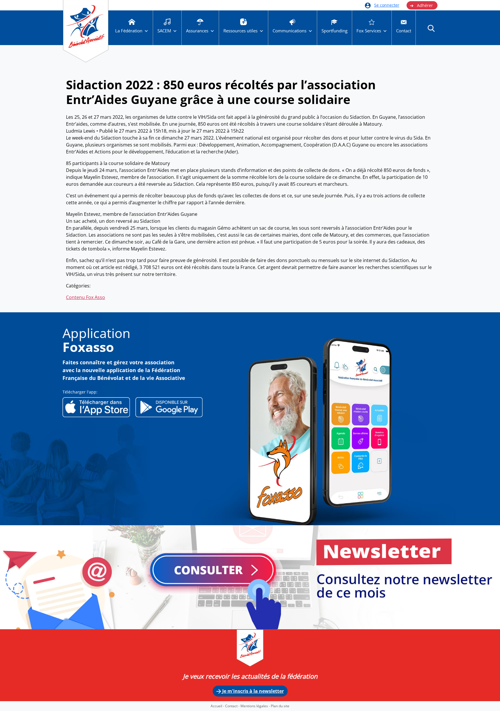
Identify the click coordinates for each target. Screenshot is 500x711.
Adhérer (421, 5)
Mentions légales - (255, 705)
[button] (431, 28)
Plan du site (280, 705)
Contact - (232, 705)
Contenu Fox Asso (85, 297)
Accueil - (218, 705)
